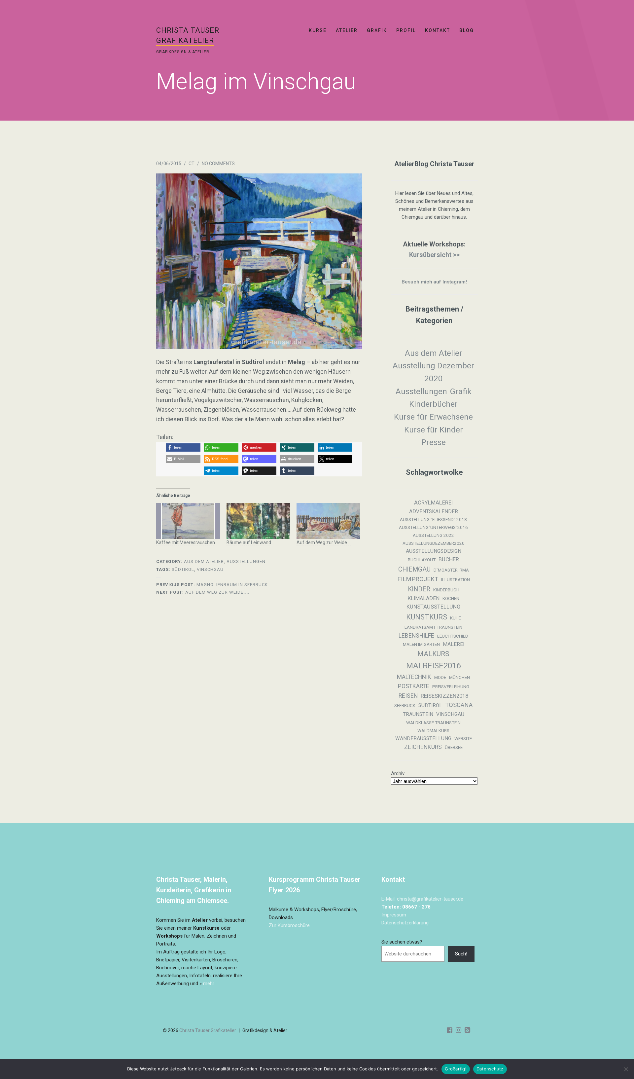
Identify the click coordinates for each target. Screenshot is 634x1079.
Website (463, 738)
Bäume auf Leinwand (249, 542)
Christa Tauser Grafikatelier (207, 1030)
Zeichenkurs (423, 747)
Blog (466, 30)
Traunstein (418, 714)
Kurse (318, 30)
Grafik (377, 30)
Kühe (455, 617)
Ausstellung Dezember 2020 (433, 372)
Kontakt (437, 30)
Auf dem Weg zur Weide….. (324, 542)
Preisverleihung (450, 686)
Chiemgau (414, 569)
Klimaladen (423, 598)
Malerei (453, 644)
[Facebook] (449, 1030)
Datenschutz (490, 1068)
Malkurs (433, 654)
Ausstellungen (246, 561)
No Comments (218, 163)
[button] (183, 447)
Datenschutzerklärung (405, 923)
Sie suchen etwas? (401, 942)
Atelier (347, 30)
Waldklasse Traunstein (433, 722)
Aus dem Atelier (204, 561)
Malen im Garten (421, 644)
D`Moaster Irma (451, 570)
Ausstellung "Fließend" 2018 (433, 519)
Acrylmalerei (433, 503)
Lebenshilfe (416, 635)
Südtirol (183, 569)
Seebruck (404, 705)
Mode (440, 677)
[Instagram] (458, 1030)
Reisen (408, 695)
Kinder (419, 589)
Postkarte (413, 686)
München (459, 677)
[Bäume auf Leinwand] (258, 521)
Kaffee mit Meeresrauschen (185, 542)
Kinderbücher (433, 404)
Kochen (450, 598)
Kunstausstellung (433, 607)
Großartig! (456, 1068)
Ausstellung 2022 (433, 535)
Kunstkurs (426, 617)
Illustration (455, 579)
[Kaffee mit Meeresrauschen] (188, 521)
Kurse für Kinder (433, 429)
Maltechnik (414, 677)
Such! (461, 954)
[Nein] (625, 1069)
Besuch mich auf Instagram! (434, 282)
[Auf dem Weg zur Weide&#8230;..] (328, 521)
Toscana (459, 705)
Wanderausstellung (423, 738)
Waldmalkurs (433, 730)
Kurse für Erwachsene (433, 417)
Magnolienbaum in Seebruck (212, 584)
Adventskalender (433, 511)
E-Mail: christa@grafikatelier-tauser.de (422, 899)
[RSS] (467, 1030)
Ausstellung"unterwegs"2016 (433, 527)
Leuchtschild (452, 636)
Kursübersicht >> (434, 255)
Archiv (398, 773)
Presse (433, 442)
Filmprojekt (417, 579)
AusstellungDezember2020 (434, 543)
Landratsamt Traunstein (433, 627)
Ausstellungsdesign (433, 551)
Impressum (393, 915)
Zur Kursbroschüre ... (291, 925)
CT (191, 163)
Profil (406, 30)
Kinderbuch (446, 589)
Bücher (449, 559)
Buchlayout (422, 559)
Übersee (454, 747)
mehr (208, 983)
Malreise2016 (433, 665)
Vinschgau (210, 569)
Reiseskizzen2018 (444, 696)
